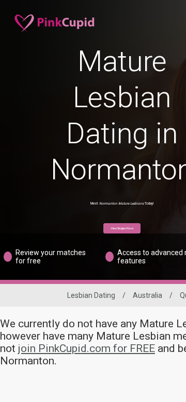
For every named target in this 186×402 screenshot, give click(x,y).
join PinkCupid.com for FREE (86, 348)
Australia (147, 295)
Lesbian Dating (91, 295)
